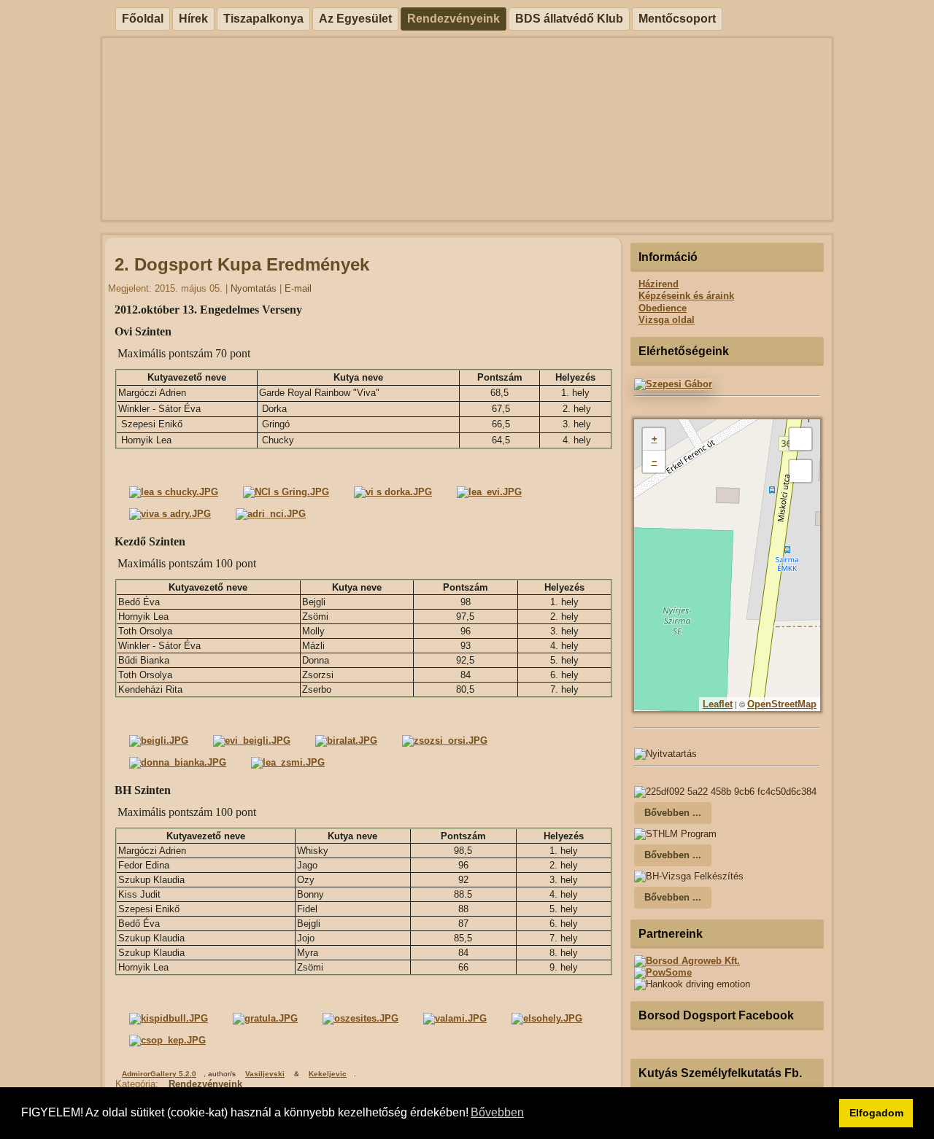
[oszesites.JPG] (360, 1018)
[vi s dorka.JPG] (393, 491)
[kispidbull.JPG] (168, 1018)
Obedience (662, 308)
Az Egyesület (355, 18)
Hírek (193, 18)
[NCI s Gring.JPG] (286, 491)
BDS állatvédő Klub (569, 18)
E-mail (298, 288)
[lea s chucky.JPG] (173, 491)
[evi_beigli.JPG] (252, 740)
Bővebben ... (672, 812)
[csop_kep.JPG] (167, 1040)
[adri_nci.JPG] (271, 513)
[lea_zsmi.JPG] (288, 762)
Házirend (658, 284)
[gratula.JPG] (265, 1018)
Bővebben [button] (497, 1112)
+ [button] (654, 438)
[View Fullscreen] (800, 439)
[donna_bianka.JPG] (177, 762)
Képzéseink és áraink (686, 295)
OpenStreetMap (782, 704)
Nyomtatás (255, 288)
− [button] (654, 461)
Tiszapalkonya (263, 18)
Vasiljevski (265, 1074)
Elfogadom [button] (876, 1113)
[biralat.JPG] (346, 740)
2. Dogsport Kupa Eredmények (242, 264)
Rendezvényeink (453, 18)
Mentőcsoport (677, 18)
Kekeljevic (328, 1074)
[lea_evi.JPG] (489, 491)
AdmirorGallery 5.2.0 (159, 1074)
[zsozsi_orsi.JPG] (445, 740)
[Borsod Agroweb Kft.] (687, 960)
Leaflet (718, 704)
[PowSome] (663, 972)
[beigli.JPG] (158, 740)
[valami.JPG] (455, 1018)
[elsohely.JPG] (546, 1018)
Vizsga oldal (666, 319)
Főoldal (142, 18)
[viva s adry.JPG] (170, 513)
